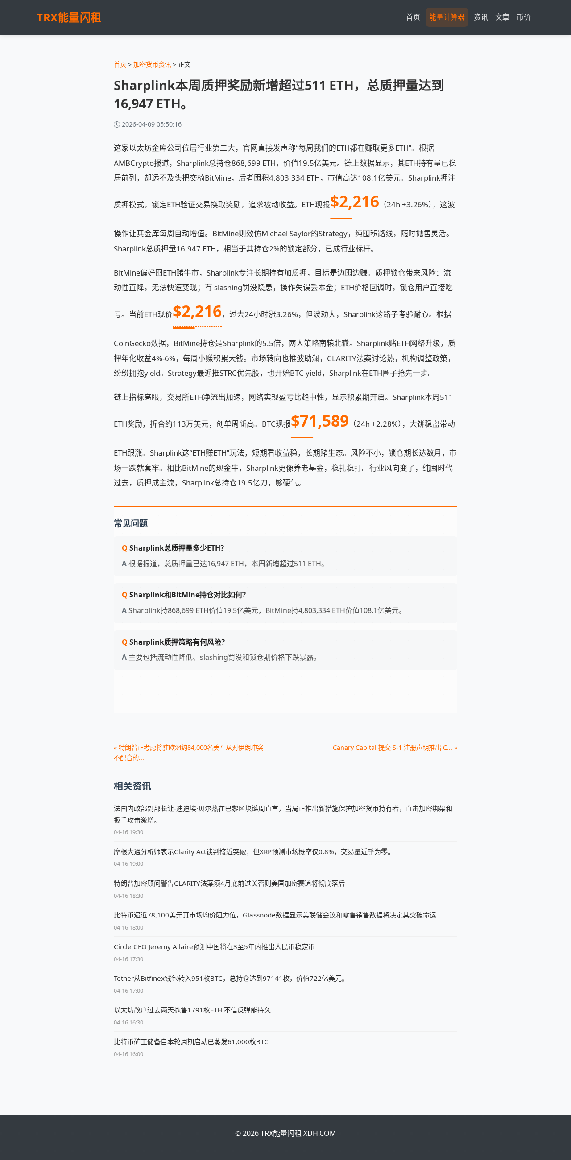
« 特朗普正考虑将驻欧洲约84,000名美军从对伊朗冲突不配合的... (188, 752)
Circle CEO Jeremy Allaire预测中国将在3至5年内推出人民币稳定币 (214, 946)
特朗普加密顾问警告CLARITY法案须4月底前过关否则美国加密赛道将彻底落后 (229, 883)
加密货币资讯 (152, 64)
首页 (413, 17)
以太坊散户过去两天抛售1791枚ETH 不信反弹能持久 (192, 1009)
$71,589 (320, 420)
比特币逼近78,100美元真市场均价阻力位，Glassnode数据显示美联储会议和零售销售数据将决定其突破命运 (275, 914)
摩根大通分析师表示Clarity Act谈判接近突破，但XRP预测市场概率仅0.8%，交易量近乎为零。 (254, 851)
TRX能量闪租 (69, 17)
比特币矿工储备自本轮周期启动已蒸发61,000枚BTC (191, 1041)
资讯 (481, 17)
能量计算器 (447, 17)
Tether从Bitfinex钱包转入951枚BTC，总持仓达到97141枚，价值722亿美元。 (231, 978)
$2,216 (354, 201)
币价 (524, 17)
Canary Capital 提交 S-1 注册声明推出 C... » (395, 747)
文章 (502, 17)
